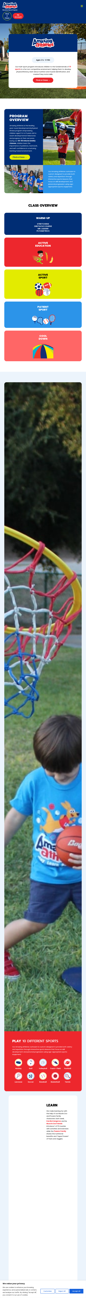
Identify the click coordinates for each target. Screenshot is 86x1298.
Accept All (76, 1291)
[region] (43, 1289)
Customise (47, 1291)
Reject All (62, 1291)
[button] (7, 16)
